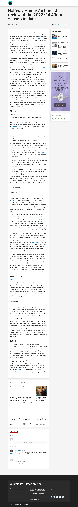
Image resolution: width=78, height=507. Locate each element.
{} (29, 442)
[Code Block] (26, 442)
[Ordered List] (21, 442)
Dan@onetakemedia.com (56, 490)
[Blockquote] (25, 442)
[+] (31, 442)
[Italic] (17, 442)
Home (62, 3)
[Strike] (20, 442)
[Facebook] (60, 24)
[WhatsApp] (66, 24)
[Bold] (15, 442)
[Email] (62, 24)
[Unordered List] (23, 442)
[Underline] (18, 442)
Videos (67, 3)
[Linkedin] (64, 24)
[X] (58, 24)
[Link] (28, 442)
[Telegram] (68, 24)
